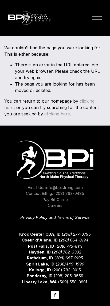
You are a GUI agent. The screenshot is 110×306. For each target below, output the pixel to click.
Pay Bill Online (55, 199)
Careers (55, 205)
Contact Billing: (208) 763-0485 (55, 193)
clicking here (57, 113)
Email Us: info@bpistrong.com (55, 187)
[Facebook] (55, 295)
